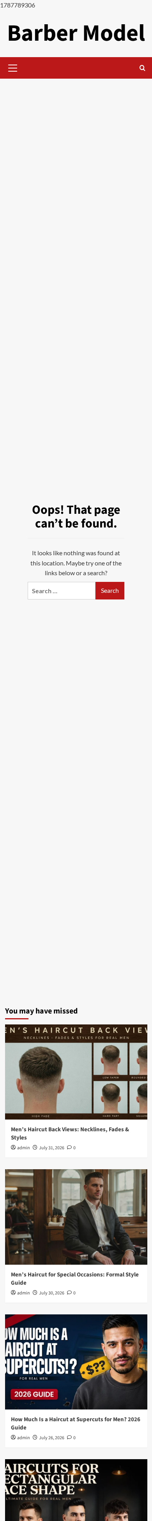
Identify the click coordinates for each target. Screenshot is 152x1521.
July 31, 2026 (51, 1148)
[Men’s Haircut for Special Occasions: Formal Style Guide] (76, 1216)
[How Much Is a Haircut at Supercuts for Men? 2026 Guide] (76, 1361)
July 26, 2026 (51, 1438)
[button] (13, 67)
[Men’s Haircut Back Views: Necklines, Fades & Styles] (76, 1072)
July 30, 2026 (51, 1293)
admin (23, 1148)
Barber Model (76, 33)
